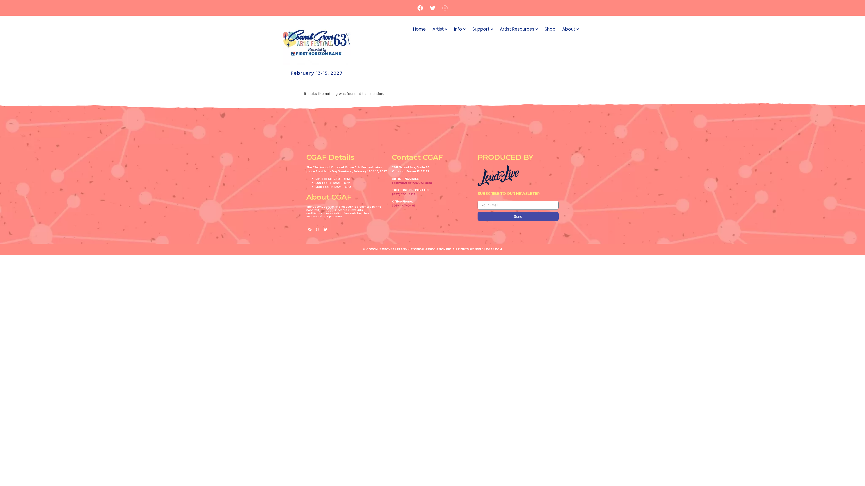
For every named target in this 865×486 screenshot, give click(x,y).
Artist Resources (517, 29)
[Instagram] (445, 8)
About (568, 29)
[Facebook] (420, 8)
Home (419, 29)
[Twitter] (432, 8)
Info (458, 29)
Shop (550, 29)
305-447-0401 (403, 205)
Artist (438, 29)
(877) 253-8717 (403, 194)
